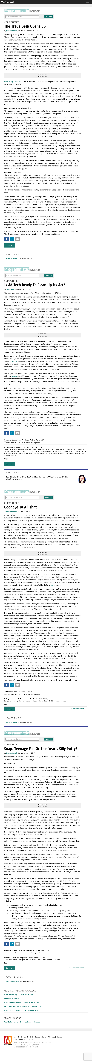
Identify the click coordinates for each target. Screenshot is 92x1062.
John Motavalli (11, 31)
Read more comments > (78, 708)
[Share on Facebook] (6, 239)
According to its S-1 (13, 81)
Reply (6, 459)
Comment (9, 245)
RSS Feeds (51, 1037)
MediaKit (30, 1037)
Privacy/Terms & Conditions (23, 1039)
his (52, 585)
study (14, 361)
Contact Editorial (40, 1037)
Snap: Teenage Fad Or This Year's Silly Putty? (21, 1002)
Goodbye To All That (12, 999)
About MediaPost (20, 1037)
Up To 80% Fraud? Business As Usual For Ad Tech (22, 1006)
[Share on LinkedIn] (12, 239)
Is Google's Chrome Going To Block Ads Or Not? (22, 1010)
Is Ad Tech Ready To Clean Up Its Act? (18, 995)
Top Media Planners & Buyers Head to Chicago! (22, 1022)
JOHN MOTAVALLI (12, 258)
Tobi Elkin (10, 289)
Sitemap (59, 1037)
